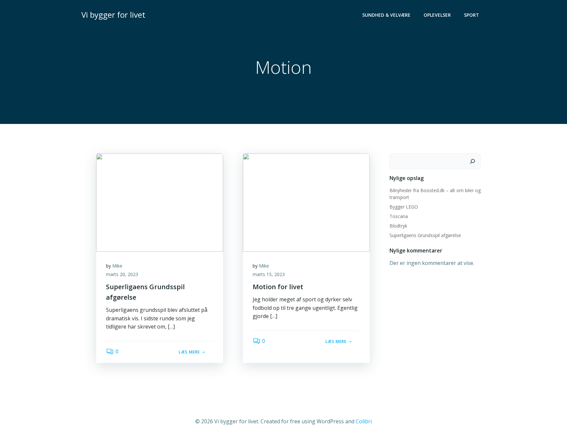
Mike (117, 266)
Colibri (364, 421)
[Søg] (472, 161)
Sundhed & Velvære (386, 15)
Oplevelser (437, 15)
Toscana (398, 216)
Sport (471, 15)
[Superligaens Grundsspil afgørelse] (159, 202)
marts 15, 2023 (269, 274)
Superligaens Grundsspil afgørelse (425, 235)
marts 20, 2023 (122, 274)
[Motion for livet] (306, 202)
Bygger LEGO (403, 207)
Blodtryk (398, 226)
